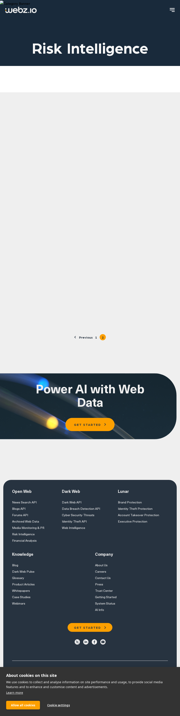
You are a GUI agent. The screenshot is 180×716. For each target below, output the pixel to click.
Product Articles (23, 584)
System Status (105, 603)
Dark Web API (100, 87)
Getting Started (106, 597)
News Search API (24, 502)
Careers (100, 571)
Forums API (20, 515)
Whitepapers (21, 590)
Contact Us (103, 578)
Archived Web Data (25, 521)
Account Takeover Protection (138, 515)
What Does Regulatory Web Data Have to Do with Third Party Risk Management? (28, 143)
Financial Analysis (24, 540)
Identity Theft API (74, 521)
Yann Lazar (44, 191)
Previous (86, 337)
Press (99, 584)
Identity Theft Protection (135, 508)
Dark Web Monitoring (142, 87)
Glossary (18, 578)
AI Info (99, 609)
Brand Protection (130, 502)
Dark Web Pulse (23, 571)
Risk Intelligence (23, 534)
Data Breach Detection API (81, 508)
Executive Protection (132, 521)
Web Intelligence (73, 527)
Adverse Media (38, 87)
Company (69, 87)
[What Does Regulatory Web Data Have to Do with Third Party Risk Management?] (122, 146)
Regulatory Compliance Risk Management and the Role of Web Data (45, 287)
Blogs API (18, 508)
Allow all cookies (23, 705)
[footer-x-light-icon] (77, 642)
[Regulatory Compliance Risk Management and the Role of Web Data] (45, 248)
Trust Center (104, 590)
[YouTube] (103, 642)
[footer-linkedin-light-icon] (85, 642)
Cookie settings (58, 705)
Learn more (14, 692)
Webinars (18, 603)
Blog (15, 565)
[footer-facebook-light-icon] (94, 642)
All (11, 87)
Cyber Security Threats (78, 515)
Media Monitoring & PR (28, 527)
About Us (101, 565)
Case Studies (21, 597)
